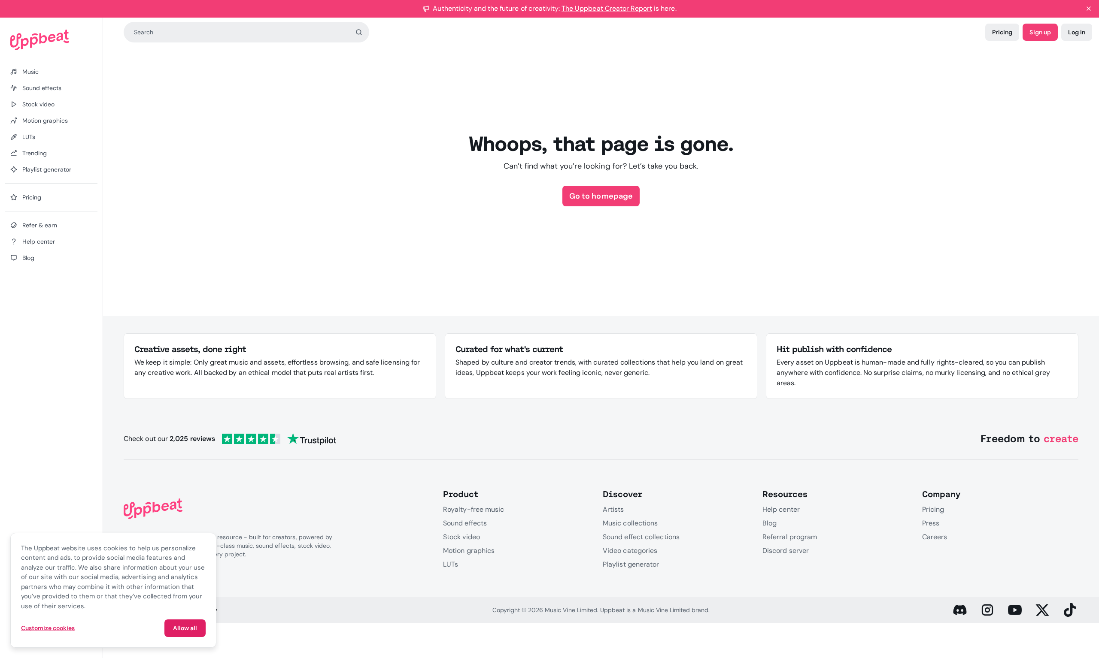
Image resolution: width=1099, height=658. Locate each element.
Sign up (1039, 32)
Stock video (461, 536)
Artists (613, 509)
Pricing (1002, 32)
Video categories (630, 550)
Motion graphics (469, 550)
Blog (769, 523)
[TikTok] (1070, 610)
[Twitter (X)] (1042, 610)
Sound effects (465, 523)
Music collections (630, 523)
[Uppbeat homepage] (51, 40)
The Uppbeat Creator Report (607, 8)
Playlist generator (631, 564)
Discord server (785, 550)
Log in (1076, 32)
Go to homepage (600, 196)
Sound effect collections (641, 536)
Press (930, 523)
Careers (934, 536)
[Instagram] (987, 610)
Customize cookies (48, 628)
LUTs (450, 564)
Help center (781, 509)
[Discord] (960, 610)
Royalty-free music (473, 509)
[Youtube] (1015, 610)
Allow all (185, 628)
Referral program (789, 536)
